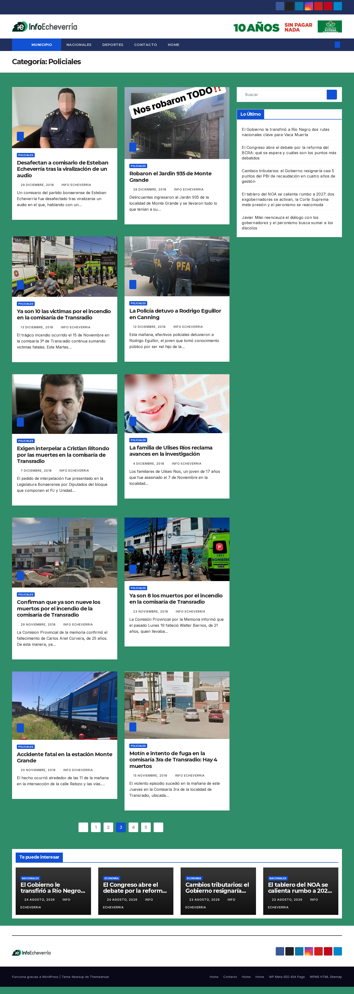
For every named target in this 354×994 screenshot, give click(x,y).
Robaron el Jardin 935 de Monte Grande (170, 176)
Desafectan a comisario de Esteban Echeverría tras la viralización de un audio (62, 169)
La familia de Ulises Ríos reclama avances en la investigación (171, 450)
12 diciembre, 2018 (150, 327)
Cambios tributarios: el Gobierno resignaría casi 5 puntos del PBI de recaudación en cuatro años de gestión (288, 176)
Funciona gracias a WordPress (35, 977)
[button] (329, 44)
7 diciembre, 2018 (37, 470)
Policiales (25, 155)
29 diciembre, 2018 (38, 185)
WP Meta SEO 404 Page (287, 977)
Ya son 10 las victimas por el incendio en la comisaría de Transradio (64, 314)
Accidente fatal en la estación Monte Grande (64, 757)
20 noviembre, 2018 (39, 770)
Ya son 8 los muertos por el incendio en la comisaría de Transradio (176, 598)
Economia (112, 878)
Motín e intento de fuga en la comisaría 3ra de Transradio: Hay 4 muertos (173, 759)
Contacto (145, 45)
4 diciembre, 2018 (149, 463)
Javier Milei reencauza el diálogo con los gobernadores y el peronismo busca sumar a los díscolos (287, 222)
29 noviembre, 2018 (39, 624)
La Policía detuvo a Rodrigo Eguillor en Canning (175, 314)
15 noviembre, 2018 (150, 775)
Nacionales (79, 45)
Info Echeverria (76, 185)
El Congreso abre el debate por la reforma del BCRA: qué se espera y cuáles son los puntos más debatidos (289, 152)
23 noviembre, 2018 (151, 611)
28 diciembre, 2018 (150, 189)
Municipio (42, 45)
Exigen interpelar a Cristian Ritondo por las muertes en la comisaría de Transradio (63, 454)
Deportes (113, 45)
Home (173, 45)
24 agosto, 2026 (40, 899)
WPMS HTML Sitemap (326, 977)
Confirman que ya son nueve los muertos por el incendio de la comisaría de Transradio (58, 608)
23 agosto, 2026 (205, 899)
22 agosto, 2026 (287, 899)
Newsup (78, 977)
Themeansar (99, 977)
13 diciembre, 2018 (37, 327)
